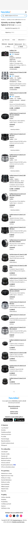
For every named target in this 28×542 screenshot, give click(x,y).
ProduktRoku (4, 502)
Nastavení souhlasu (6, 460)
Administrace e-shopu (6, 473)
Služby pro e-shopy (5, 478)
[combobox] (14, 15)
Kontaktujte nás (14, 408)
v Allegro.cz (12, 286)
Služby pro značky (5, 482)
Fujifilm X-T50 (12, 50)
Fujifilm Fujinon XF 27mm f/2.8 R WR (17, 315)
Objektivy (11, 74)
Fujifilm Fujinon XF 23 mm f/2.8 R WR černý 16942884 (17, 114)
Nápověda (3, 491)
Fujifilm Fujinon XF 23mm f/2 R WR (17, 93)
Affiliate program (5, 486)
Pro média (3, 436)
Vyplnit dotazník (14, 413)
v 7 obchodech (12, 110)
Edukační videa (4, 489)
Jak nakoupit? (4, 452)
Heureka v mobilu (5, 454)
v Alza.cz (11, 126)
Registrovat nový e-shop (7, 475)
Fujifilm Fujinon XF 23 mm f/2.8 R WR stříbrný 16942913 (17, 194)
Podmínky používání (6, 432)
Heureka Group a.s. (17, 520)
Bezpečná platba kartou (7, 465)
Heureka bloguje (5, 439)
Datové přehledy (5, 484)
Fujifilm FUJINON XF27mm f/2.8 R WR (17, 340)
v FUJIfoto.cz (12, 349)
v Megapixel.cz (12, 360)
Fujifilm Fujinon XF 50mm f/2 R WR (17, 72)
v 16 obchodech (13, 69)
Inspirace (3, 506)
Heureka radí (4, 456)
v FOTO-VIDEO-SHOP (14, 383)
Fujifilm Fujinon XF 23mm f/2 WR (17, 175)
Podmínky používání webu (18, 522)
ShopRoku (3, 499)
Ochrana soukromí (5, 463)
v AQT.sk (11, 147)
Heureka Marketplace (6, 480)
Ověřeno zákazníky (5, 497)
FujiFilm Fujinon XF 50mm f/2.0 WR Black (18, 266)
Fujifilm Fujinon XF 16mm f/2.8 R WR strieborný (17, 155)
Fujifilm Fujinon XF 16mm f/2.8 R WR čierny (17, 134)
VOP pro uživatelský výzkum (8, 467)
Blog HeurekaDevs (5, 441)
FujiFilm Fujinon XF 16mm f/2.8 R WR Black (17, 366)
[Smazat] (24, 15)
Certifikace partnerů (6, 504)
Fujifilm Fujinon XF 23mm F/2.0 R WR (17, 379)
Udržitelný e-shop (5, 508)
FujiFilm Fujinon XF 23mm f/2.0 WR (18, 254)
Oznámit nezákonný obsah (7, 443)
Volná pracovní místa (6, 434)
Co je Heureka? (4, 428)
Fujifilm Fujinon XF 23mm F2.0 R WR (17, 215)
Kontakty (3, 430)
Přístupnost (4, 445)
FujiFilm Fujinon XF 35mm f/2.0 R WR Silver (17, 302)
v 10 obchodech (13, 89)
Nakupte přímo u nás (6, 458)
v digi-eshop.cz (13, 262)
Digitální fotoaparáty (14, 52)
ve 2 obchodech (13, 190)
